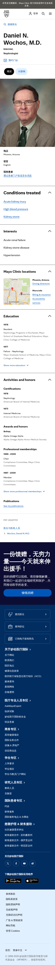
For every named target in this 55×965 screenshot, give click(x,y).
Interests (10, 231)
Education (11, 316)
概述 (9, 71)
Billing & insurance (41, 294)
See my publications (13, 506)
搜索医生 (12, 24)
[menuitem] (9, 71)
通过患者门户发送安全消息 (18, 175)
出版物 (21, 71)
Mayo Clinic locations (20, 272)
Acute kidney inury (15, 201)
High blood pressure (16, 209)
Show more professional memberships (23, 491)
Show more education (14, 365)
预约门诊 (13, 60)
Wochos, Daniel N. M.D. (18, 533)
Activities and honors (19, 380)
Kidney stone (12, 216)
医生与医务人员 (12, 528)
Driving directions (41, 283)
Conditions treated (22, 193)
